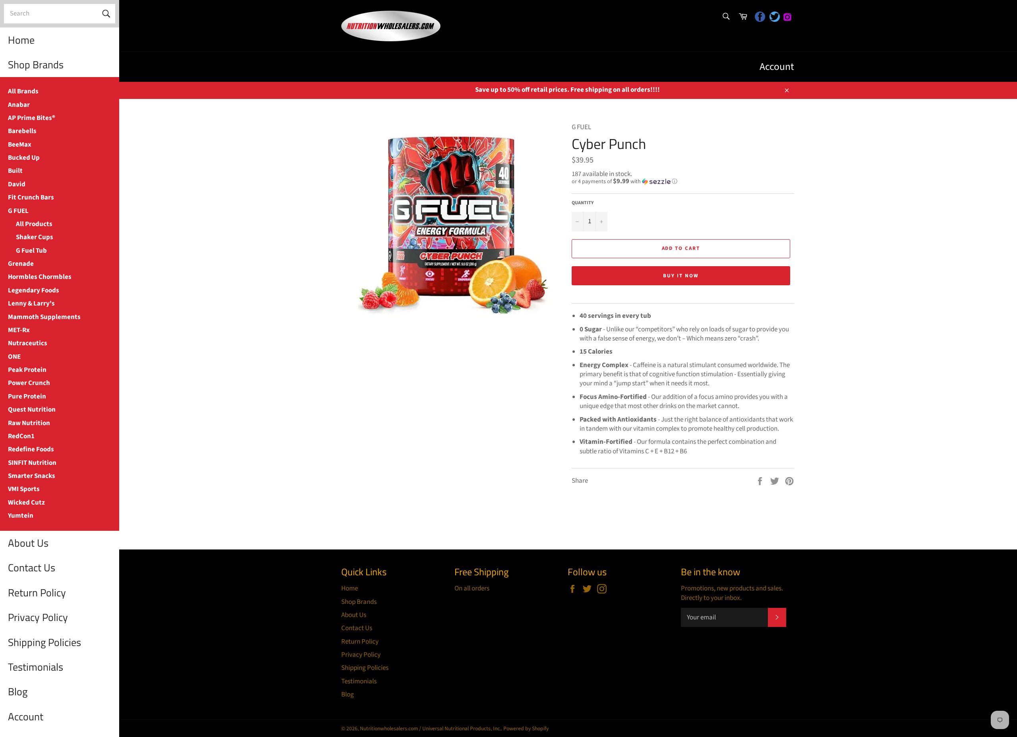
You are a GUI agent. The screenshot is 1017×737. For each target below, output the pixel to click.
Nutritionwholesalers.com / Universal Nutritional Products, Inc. (430, 728)
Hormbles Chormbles (40, 277)
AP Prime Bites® (31, 118)
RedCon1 (21, 436)
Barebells (22, 131)
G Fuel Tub (31, 250)
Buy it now (681, 275)
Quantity (583, 203)
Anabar (19, 105)
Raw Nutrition (29, 423)
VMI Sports (24, 489)
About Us (28, 543)
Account (25, 716)
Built (15, 171)
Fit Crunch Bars (31, 197)
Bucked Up (24, 157)
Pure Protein (27, 396)
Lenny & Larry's (31, 303)
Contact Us (31, 567)
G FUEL (18, 211)
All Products (34, 224)
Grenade (21, 264)
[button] (683, 182)
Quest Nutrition (32, 409)
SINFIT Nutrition (32, 463)
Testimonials (35, 667)
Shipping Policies (44, 642)
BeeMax (19, 144)
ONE (14, 357)
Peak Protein (27, 370)
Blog (17, 691)
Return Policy (37, 592)
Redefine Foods (31, 449)
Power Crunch (29, 383)
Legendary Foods (33, 290)
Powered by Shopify (526, 728)
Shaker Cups (34, 237)
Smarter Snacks (31, 476)
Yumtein (20, 515)
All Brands (23, 91)
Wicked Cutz (26, 502)
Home (21, 40)
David (16, 184)
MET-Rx (19, 330)
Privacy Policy (38, 617)
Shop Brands (36, 64)
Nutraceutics (27, 343)
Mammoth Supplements (44, 317)
